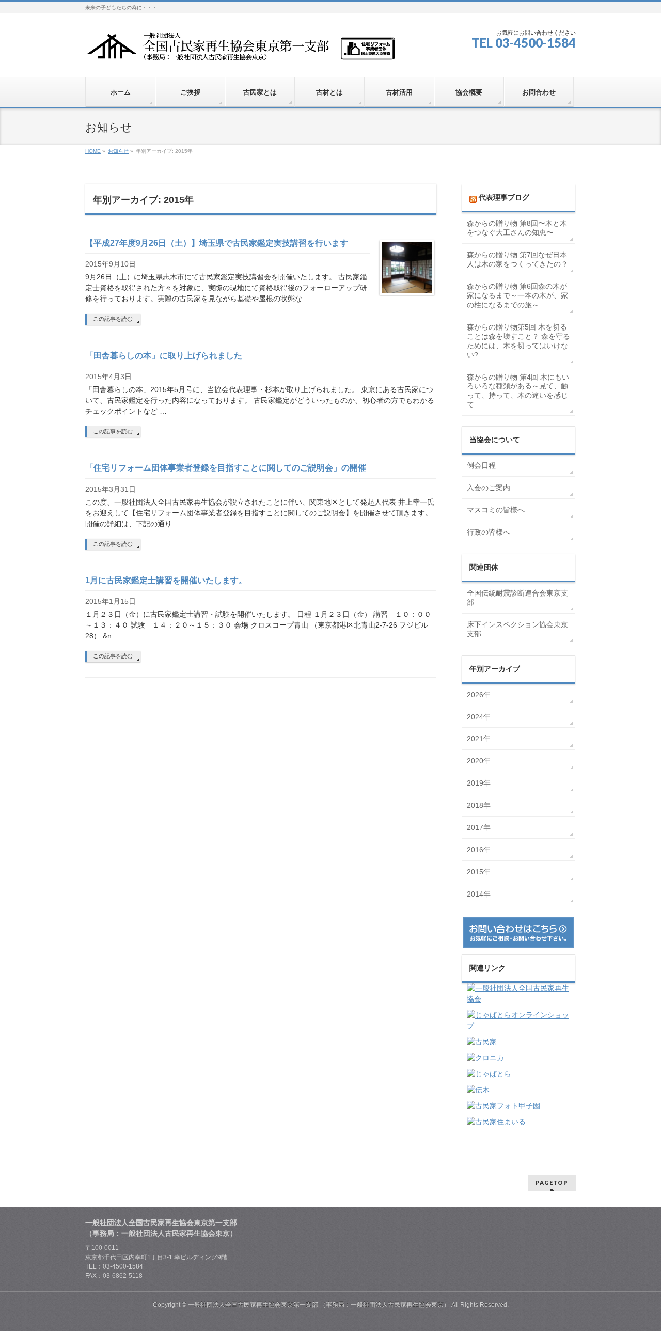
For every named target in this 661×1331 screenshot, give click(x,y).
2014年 (479, 894)
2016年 (479, 849)
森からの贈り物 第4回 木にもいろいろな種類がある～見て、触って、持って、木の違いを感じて (518, 391)
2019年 (479, 783)
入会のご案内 (488, 487)
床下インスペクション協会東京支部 (517, 629)
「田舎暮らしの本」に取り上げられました (163, 355)
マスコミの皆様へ (496, 510)
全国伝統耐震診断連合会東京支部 (517, 597)
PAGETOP (552, 1182)
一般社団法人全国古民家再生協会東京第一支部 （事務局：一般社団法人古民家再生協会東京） (319, 1304)
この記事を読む (113, 319)
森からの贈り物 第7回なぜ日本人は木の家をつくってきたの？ (517, 259)
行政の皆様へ (488, 532)
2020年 (479, 761)
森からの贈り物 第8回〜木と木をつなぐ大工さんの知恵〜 (517, 228)
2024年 (479, 717)
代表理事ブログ (504, 197)
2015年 (479, 872)
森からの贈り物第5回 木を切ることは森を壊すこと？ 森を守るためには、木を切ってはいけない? (518, 341)
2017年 (479, 827)
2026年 (479, 695)
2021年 (479, 738)
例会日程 (481, 465)
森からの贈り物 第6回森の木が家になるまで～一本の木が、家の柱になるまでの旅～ (517, 295)
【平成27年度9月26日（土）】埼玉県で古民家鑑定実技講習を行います (216, 243)
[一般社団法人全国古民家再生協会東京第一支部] (240, 50)
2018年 (479, 805)
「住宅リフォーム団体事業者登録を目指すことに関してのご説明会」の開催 (225, 467)
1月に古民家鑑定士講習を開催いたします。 (166, 580)
